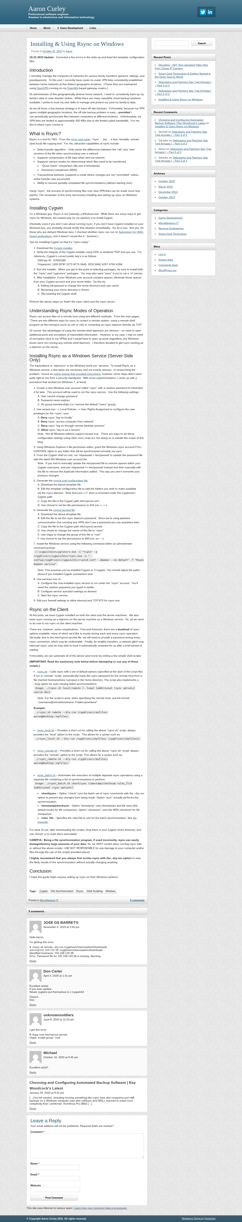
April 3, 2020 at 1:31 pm (57, 975)
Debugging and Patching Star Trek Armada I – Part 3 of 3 (181, 133)
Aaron (69, 51)
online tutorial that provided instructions (77, 373)
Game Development (170, 217)
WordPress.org (167, 270)
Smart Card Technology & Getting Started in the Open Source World (183, 75)
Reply (32, 960)
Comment (37, 1131)
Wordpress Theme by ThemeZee (199, 1218)
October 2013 (166, 197)
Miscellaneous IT (49, 900)
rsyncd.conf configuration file (70, 480)
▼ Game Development (70, 28)
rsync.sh (42, 671)
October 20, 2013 (52, 51)
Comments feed (168, 265)
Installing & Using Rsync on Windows (180, 99)
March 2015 (165, 186)
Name (34, 1163)
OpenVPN (43, 88)
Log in (162, 254)
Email (34, 1174)
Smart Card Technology (172, 233)
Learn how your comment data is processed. (100, 1208)
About (46, 28)
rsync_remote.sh (47, 750)
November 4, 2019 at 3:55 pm (61, 926)
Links (93, 28)
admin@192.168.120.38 (43, 950)
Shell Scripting (94, 891)
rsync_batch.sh (46, 775)
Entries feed (165, 259)
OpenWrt (72, 88)
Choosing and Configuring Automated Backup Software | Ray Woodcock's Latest (180, 121)
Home (33, 28)
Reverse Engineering (171, 228)
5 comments (137, 900)
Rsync (79, 891)
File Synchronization (62, 891)
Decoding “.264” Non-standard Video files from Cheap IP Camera (181, 66)
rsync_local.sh (45, 730)
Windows (111, 891)
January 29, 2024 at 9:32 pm (46, 1092)
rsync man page (80, 139)
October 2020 (166, 181)
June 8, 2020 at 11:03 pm (58, 1019)
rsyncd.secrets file (64, 510)
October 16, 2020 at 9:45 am (60, 1057)
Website (35, 1185)
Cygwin (44, 891)
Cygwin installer (63, 248)
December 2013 (168, 191)
